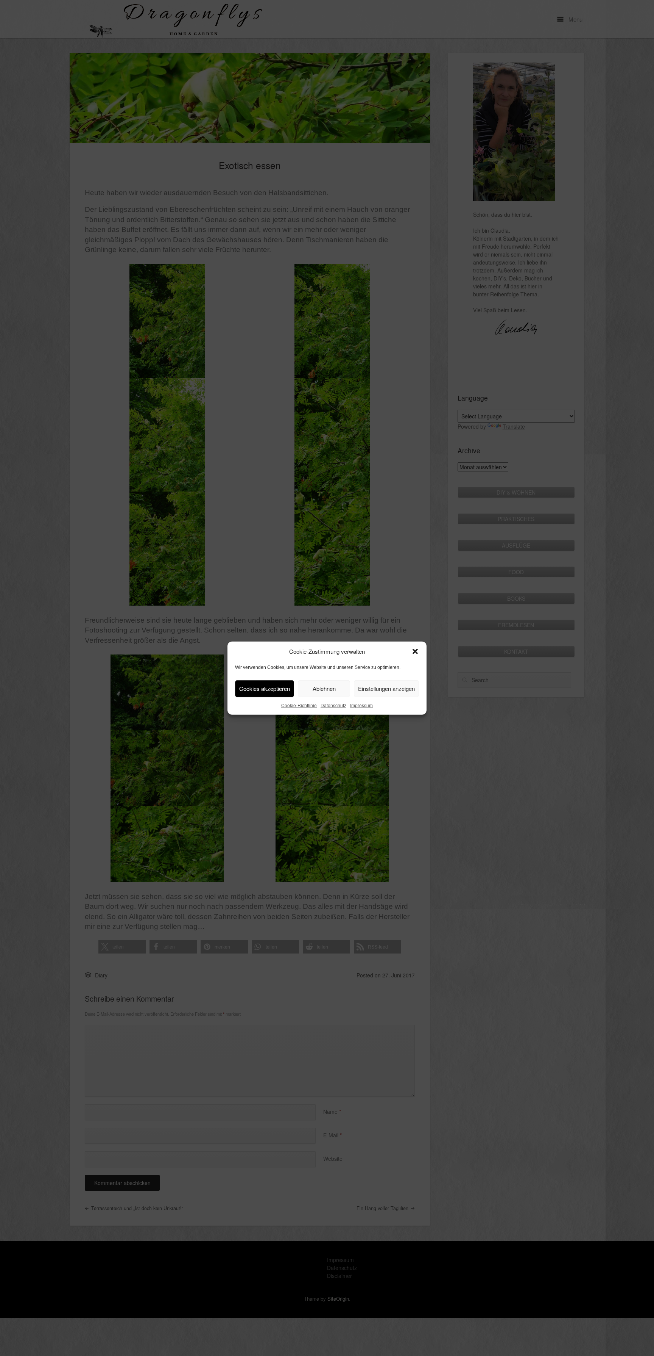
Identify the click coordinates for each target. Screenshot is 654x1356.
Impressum (361, 704)
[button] (415, 651)
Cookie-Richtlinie (299, 704)
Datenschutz (333, 704)
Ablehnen (324, 688)
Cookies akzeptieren (264, 688)
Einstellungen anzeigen (386, 688)
